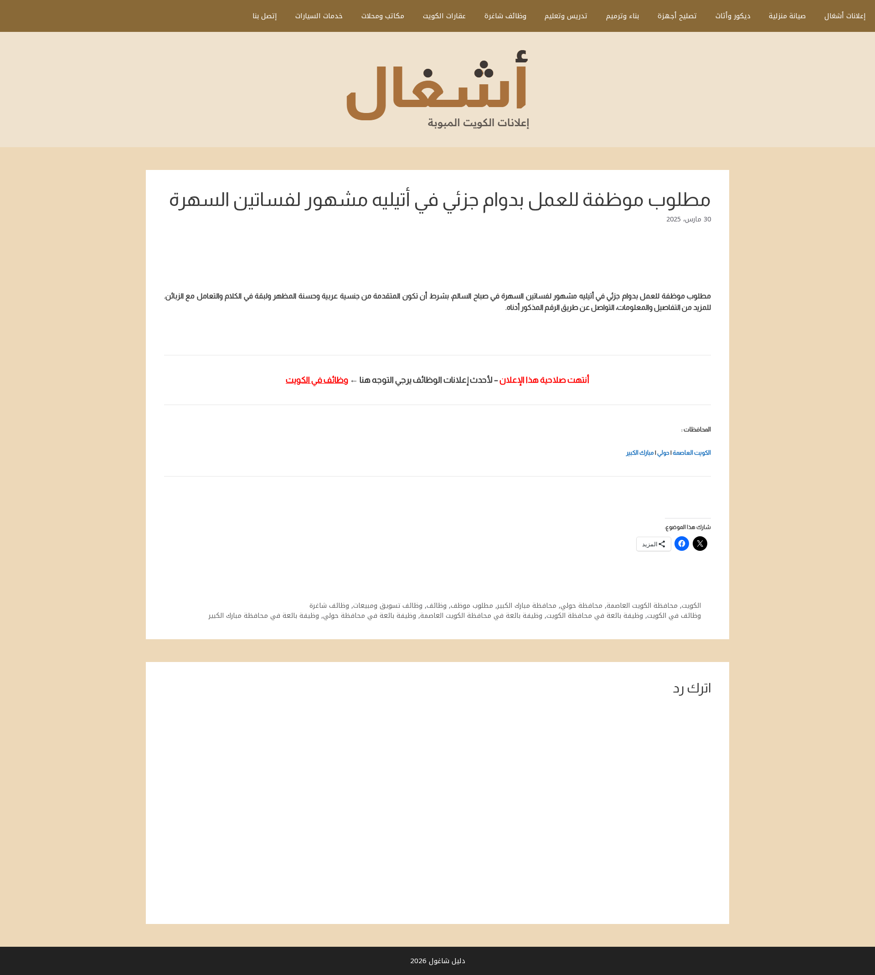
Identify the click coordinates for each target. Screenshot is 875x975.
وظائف (437, 605)
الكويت (691, 605)
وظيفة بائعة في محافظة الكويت (594, 615)
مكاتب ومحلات (382, 16)
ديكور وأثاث (733, 16)
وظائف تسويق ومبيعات (387, 605)
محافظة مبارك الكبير (526, 605)
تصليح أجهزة (677, 16)
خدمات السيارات (319, 16)
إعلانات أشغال (845, 16)
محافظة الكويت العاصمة (642, 605)
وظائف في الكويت (674, 615)
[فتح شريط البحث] (229, 16)
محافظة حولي (581, 605)
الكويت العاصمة (692, 452)
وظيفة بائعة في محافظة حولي (369, 615)
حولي (663, 452)
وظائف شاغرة (505, 16)
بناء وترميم (622, 16)
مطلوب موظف (472, 605)
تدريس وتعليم (566, 16)
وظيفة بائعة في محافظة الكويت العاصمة (481, 615)
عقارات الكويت (444, 16)
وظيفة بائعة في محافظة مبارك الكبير (264, 615)
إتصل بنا (264, 16)
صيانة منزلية (787, 16)
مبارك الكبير (640, 452)
